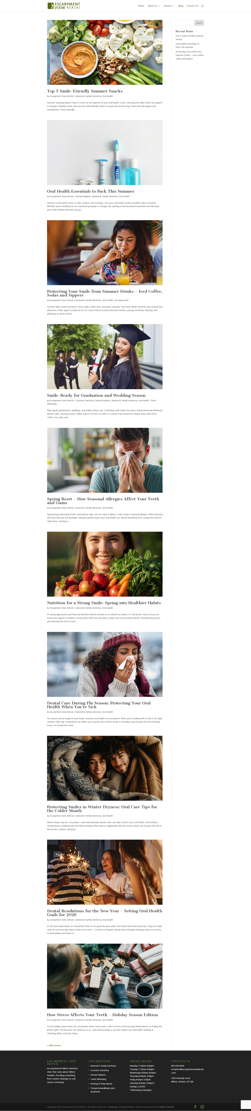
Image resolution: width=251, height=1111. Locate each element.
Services (168, 6)
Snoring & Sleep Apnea (101, 1083)
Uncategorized (121, 300)
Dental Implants (83, 196)
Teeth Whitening (98, 1079)
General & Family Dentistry (88, 96)
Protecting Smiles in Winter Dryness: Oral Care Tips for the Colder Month (102, 808)
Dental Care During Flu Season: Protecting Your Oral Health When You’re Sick (99, 705)
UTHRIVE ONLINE (165, 1106)
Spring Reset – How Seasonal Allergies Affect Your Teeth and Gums (103, 501)
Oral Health (107, 96)
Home (141, 6)
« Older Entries (54, 1045)
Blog (181, 6)
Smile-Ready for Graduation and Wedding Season (96, 395)
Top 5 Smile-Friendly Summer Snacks (85, 91)
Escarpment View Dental (61, 96)
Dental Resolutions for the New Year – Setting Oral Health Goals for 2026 (104, 912)
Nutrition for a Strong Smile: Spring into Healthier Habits (104, 602)
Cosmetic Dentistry (85, 400)
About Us (152, 6)
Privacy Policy (126, 1106)
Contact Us (192, 6)
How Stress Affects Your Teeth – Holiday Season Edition (102, 1014)
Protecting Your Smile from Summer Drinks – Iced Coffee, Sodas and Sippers (104, 293)
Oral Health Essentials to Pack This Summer (90, 191)
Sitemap (112, 1106)
